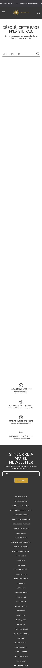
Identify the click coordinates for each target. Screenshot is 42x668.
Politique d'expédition (21, 515)
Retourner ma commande (21, 506)
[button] (3, 12)
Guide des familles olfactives (21, 542)
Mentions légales (21, 497)
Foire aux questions (21, 579)
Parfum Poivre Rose (21, 629)
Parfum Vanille (21, 597)
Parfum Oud (21, 638)
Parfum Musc (21, 588)
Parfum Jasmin (21, 620)
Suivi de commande (21, 501)
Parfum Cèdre (21, 615)
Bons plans (21, 583)
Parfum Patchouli (21, 606)
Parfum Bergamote (21, 592)
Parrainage (21, 565)
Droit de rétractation (21, 528)
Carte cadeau (21, 556)
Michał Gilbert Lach (21, 665)
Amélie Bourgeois (21, 652)
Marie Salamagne (21, 647)
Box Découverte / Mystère (21, 551)
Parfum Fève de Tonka (21, 634)
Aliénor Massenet (21, 643)
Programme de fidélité (21, 570)
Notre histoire (21, 533)
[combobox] (21, 53)
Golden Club (21, 560)
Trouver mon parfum (21, 547)
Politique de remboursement (21, 519)
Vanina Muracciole (21, 656)
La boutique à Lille (21, 538)
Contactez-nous (21, 574)
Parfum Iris (21, 624)
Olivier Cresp (21, 661)
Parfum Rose (21, 611)
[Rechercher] (38, 53)
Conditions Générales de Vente (21, 510)
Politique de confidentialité (21, 524)
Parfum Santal (21, 602)
